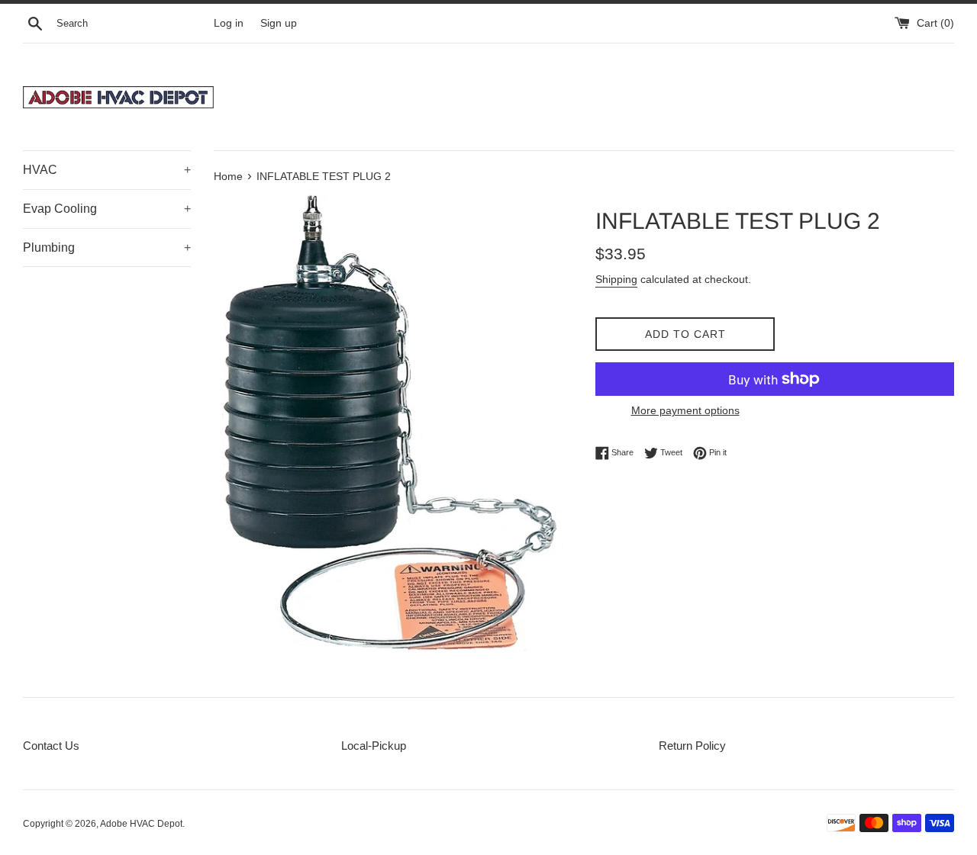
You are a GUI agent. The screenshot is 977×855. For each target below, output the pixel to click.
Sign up (278, 23)
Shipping (616, 279)
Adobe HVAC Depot (141, 823)
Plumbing (107, 247)
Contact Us (51, 745)
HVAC (107, 169)
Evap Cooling (107, 208)
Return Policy (692, 745)
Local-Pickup (373, 745)
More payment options (685, 410)
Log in (228, 23)
